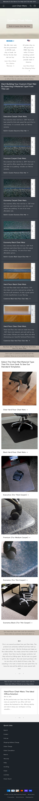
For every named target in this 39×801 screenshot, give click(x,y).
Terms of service (20, 797)
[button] (4, 6)
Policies (6, 738)
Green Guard (7, 779)
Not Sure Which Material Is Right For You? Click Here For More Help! (19, 347)
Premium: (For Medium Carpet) (15, 538)
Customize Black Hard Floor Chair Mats (16, 299)
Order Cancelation (9, 750)
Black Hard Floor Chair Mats (14, 452)
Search (6, 730)
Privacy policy (11, 797)
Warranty (6, 759)
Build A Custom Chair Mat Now (19, 26)
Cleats (5, 771)
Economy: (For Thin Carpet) (14, 580)
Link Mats (6, 775)
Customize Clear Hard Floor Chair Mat (16, 341)
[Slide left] (16, 674)
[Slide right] (23, 674)
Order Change (8, 746)
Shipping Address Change (11, 742)
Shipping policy (29, 797)
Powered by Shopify (21, 794)
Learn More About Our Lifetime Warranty (10, 63)
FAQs (5, 763)
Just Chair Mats (12, 794)
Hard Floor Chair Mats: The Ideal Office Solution (19, 692)
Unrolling (6, 767)
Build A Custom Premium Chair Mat (15, 173)
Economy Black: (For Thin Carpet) (16, 623)
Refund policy (31, 794)
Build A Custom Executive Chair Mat (15, 131)
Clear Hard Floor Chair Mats (14, 410)
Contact (6, 734)
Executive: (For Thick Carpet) (15, 495)
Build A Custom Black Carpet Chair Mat (16, 257)
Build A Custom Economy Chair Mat (15, 215)
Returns (6, 754)
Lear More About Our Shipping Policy (28, 67)
